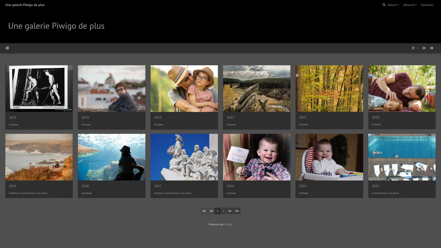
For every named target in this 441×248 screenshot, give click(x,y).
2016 (230, 186)
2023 (158, 117)
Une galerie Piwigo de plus (24, 5)
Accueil (7, 48)
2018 (85, 186)
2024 (85, 117)
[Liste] (432, 48)
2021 (303, 117)
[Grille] (424, 48)
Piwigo (228, 224)
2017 (158, 186)
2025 (12, 117)
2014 (375, 186)
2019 (12, 186)
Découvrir (408, 5)
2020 (375, 117)
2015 (303, 186)
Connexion (427, 5)
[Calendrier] (414, 48)
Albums (392, 5)
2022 (230, 117)
